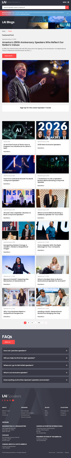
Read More (8, 56)
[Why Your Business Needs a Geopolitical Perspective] (18, 297)
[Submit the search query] (67, 7)
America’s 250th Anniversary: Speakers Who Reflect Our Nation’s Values (33, 43)
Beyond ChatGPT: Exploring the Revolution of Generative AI (16, 280)
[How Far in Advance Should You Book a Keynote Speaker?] (18, 164)
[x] (5, 400)
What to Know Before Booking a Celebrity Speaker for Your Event (50, 214)
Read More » (7, 151)
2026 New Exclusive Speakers (49, 144)
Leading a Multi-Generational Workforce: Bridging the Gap (50, 312)
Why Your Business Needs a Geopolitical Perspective (14, 312)
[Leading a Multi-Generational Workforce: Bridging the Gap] (52, 297)
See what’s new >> (25, 14)
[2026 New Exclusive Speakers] (52, 130)
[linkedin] (7, 400)
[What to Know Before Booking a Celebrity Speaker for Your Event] (52, 198)
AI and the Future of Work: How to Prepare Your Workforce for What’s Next (17, 146)
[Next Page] (46, 322)
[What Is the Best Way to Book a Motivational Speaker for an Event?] (52, 265)
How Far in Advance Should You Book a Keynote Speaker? (18, 180)
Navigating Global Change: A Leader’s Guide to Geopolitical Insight (16, 247)
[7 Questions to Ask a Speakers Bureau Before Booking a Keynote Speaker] (52, 164)
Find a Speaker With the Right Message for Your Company (49, 246)
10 (39, 323)
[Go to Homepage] (11, 2)
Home (3, 31)
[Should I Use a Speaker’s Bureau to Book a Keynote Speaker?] (18, 198)
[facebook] (2, 400)
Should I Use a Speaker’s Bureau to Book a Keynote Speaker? (17, 214)
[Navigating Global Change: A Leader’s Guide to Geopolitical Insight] (18, 231)
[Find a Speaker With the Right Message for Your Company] (52, 231)
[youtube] (13, 400)
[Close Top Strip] (68, 13)
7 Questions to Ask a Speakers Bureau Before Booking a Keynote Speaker (51, 180)
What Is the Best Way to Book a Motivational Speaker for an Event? (52, 280)
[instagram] (10, 400)
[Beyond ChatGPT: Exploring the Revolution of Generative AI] (18, 265)
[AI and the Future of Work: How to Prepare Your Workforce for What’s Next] (18, 130)
